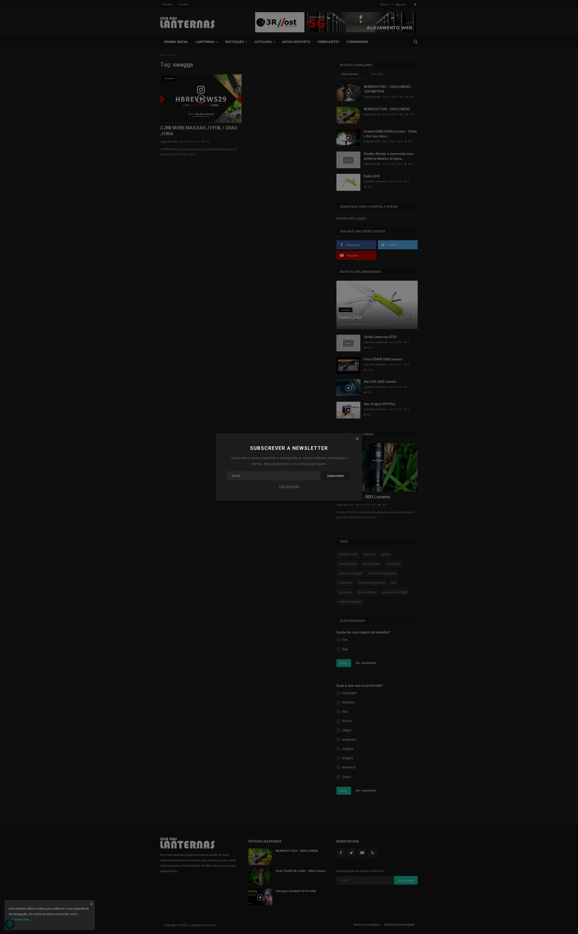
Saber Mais (21, 919)
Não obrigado (289, 486)
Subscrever (335, 476)
